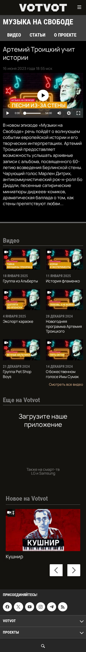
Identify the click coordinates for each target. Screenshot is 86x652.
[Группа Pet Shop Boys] (21, 349)
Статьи (37, 35)
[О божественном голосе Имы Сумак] (64, 349)
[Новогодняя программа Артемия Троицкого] (64, 299)
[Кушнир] (43, 530)
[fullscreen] (78, 113)
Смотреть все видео (66, 384)
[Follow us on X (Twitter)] (18, 606)
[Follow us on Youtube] (29, 606)
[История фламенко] (64, 259)
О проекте (65, 35)
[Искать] (43, 646)
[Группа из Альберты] (21, 259)
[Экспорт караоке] (21, 299)
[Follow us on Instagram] (40, 606)
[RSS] (62, 606)
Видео (14, 35)
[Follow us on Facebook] (7, 606)
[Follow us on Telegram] (51, 606)
